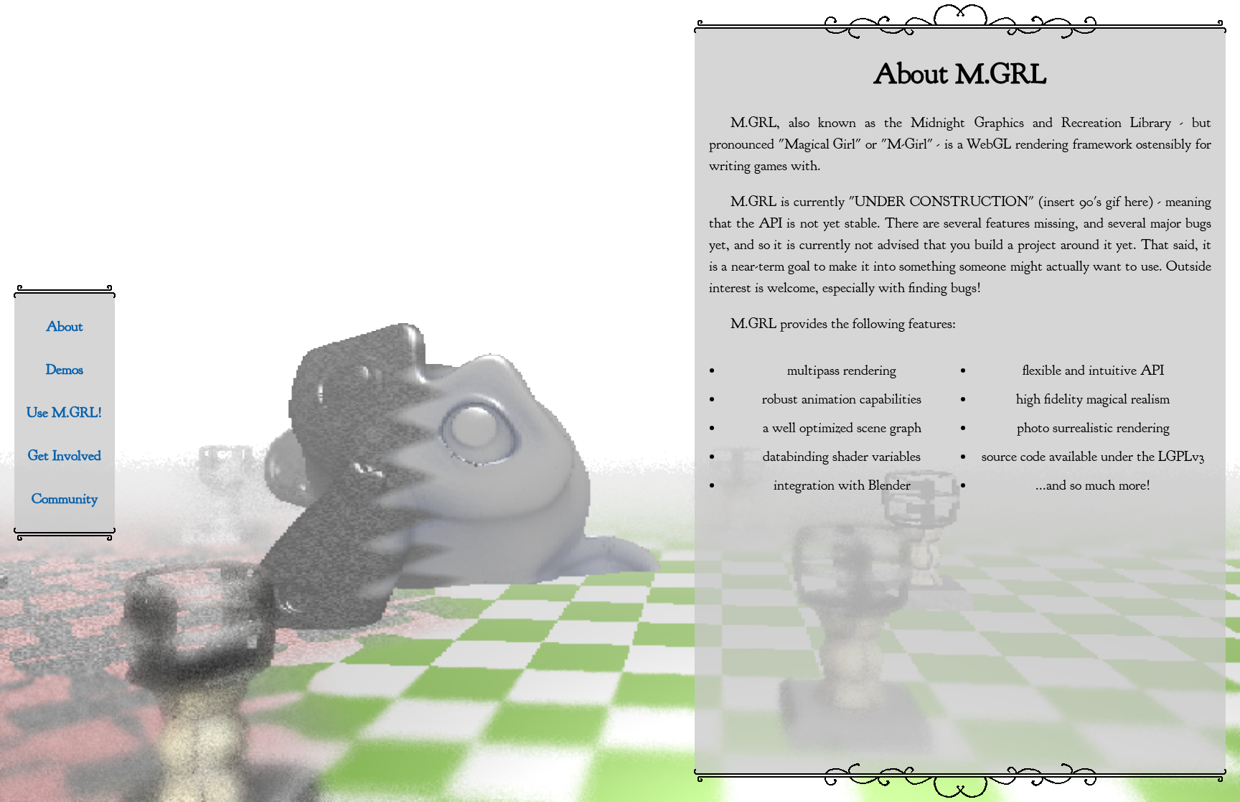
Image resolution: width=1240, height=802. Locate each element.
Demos (64, 369)
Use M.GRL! (65, 412)
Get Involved (64, 456)
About (64, 326)
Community (65, 499)
